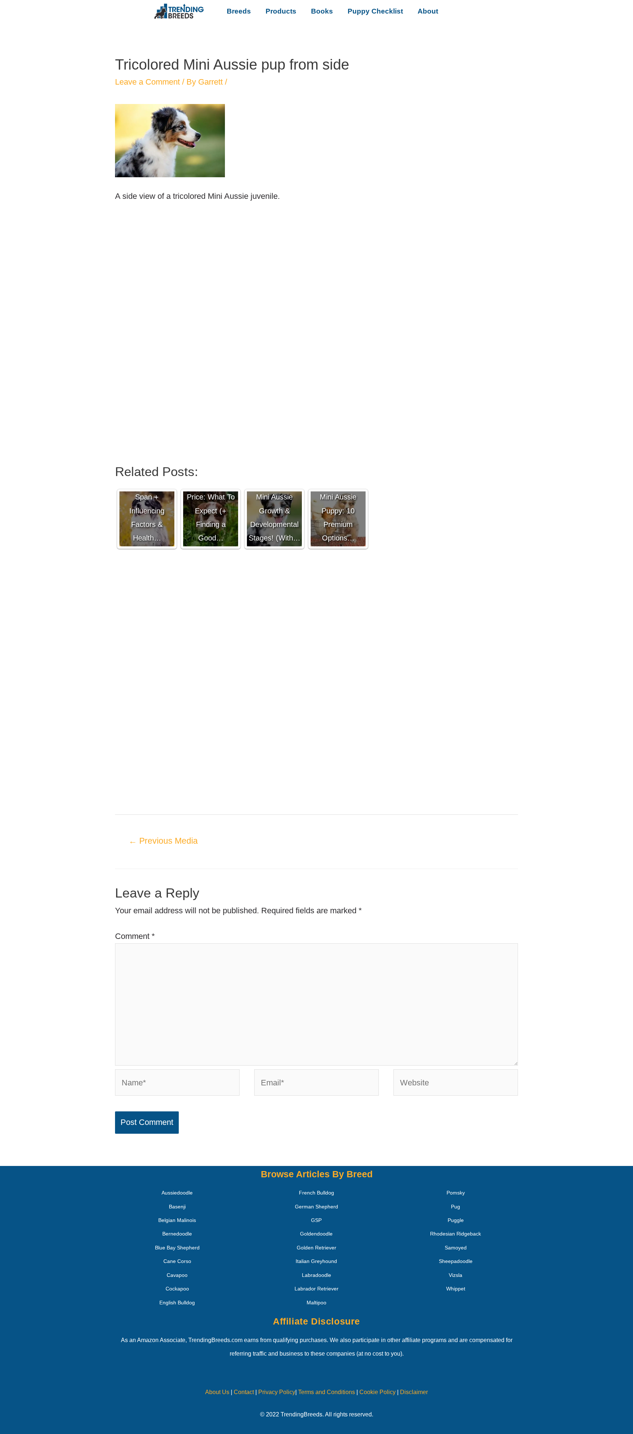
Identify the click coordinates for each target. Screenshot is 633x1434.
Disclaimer (414, 1392)
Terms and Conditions (326, 1392)
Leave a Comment (147, 81)
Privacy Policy (276, 1392)
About (428, 11)
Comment (135, 936)
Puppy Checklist (375, 11)
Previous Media (163, 841)
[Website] (455, 1083)
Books (322, 11)
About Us (217, 1392)
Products (281, 11)
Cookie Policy (377, 1392)
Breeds (239, 11)
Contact (243, 1392)
